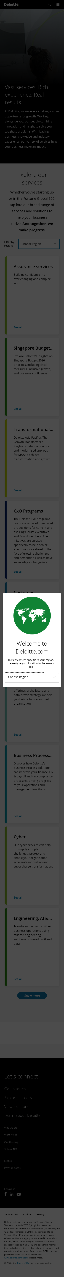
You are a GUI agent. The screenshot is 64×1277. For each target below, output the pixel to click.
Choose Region (18, 677)
